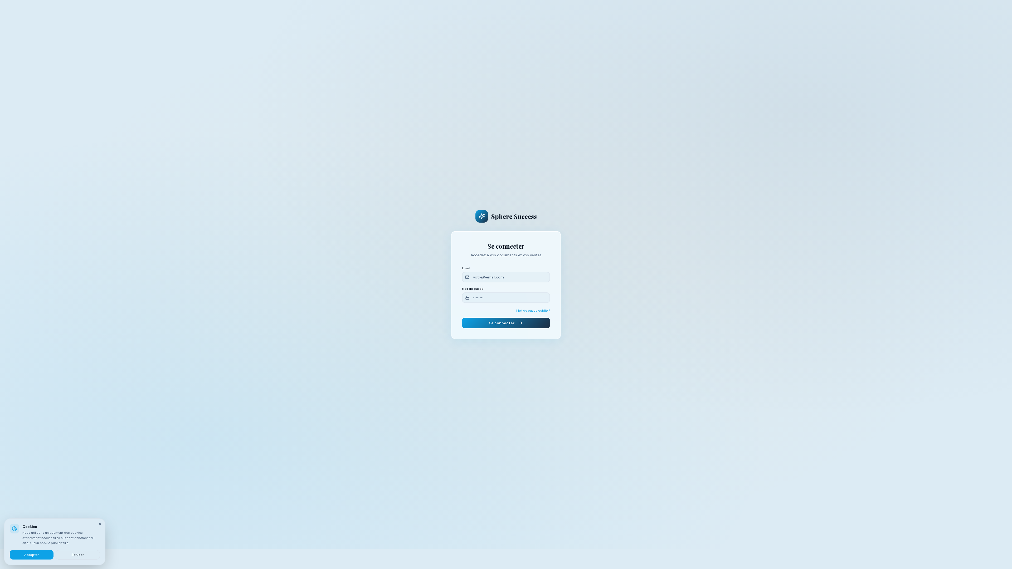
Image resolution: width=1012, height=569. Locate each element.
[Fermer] (100, 524)
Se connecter (501, 323)
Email (466, 268)
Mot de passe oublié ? (533, 310)
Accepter (31, 554)
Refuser (78, 554)
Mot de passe (473, 289)
